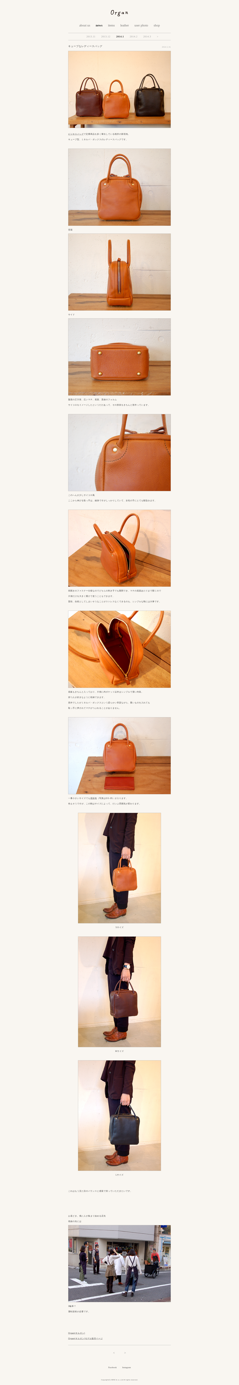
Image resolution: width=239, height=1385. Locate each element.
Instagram (126, 1367)
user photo (141, 25)
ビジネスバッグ (76, 134)
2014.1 (120, 36)
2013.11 (90, 36)
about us (84, 25)
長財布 (93, 798)
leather (124, 25)
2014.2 (133, 36)
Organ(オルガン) (76, 1333)
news (99, 25)
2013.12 (105, 36)
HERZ (113, 1380)
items (111, 25)
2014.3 (147, 36)
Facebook (112, 1367)
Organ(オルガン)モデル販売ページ (85, 1338)
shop (157, 25)
